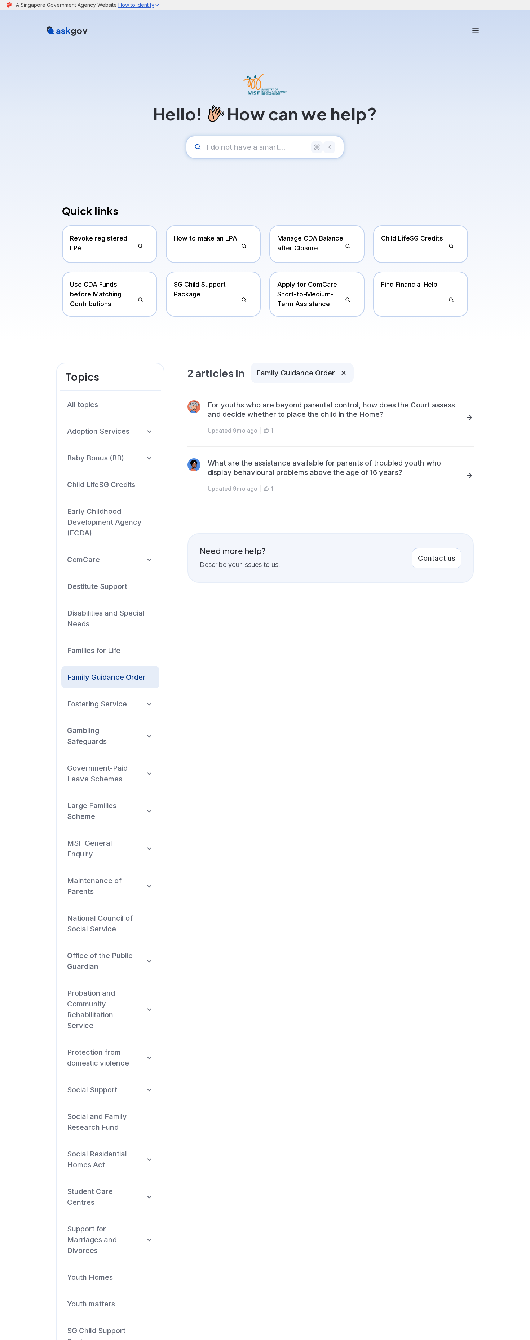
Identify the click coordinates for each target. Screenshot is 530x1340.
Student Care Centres (90, 1197)
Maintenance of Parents (94, 886)
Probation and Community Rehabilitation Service (91, 1009)
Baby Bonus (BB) (95, 458)
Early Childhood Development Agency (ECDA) (104, 522)
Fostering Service (97, 704)
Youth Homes (90, 1277)
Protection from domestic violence (98, 1057)
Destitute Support (97, 586)
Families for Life (93, 650)
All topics (82, 404)
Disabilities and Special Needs (106, 618)
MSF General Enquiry (89, 848)
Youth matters (91, 1304)
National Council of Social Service (100, 923)
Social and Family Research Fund (97, 1122)
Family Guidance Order (106, 677)
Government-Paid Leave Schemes (97, 773)
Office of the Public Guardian (100, 961)
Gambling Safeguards (87, 736)
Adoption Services (98, 431)
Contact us (436, 558)
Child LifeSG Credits (101, 484)
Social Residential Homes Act (97, 1159)
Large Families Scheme (91, 811)
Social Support (92, 1089)
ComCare (83, 559)
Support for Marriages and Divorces (92, 1240)
